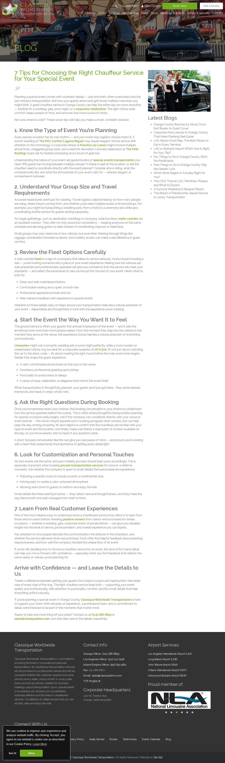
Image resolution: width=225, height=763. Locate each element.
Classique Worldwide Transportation (106, 599)
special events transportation (113, 160)
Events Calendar (151, 739)
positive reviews (74, 519)
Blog (168, 739)
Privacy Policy (76, 739)
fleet (38, 259)
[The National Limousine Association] (179, 700)
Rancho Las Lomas (93, 145)
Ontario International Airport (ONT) (167, 670)
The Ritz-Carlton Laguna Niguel (61, 141)
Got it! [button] (12, 753)
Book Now (180, 6)
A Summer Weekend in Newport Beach (179, 189)
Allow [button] (31, 753)
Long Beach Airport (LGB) (162, 659)
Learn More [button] (40, 744)
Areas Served (96, 739)
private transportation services (82, 465)
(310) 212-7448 (116, 659)
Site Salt (158, 757)
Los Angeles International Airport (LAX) (170, 653)
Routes (113, 739)
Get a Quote (211, 6)
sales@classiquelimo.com (32, 618)
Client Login (152, 6)
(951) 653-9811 (118, 664)
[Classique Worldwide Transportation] (28, 8)
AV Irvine (101, 349)
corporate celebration (91, 109)
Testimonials (130, 739)
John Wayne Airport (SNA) (163, 664)
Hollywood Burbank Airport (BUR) (167, 675)
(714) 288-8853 (128, 6)
